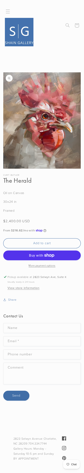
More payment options (42, 265)
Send (16, 395)
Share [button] (12, 299)
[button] (8, 11)
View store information (24, 288)
